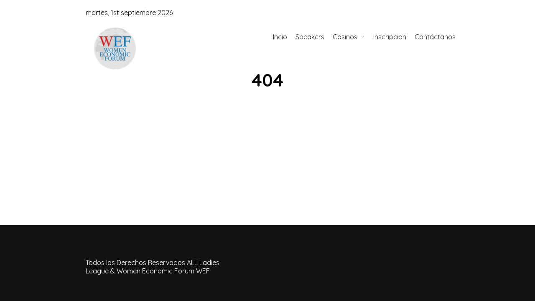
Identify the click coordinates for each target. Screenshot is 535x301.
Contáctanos (435, 36)
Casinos (345, 36)
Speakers (310, 36)
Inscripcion (389, 36)
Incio (280, 36)
